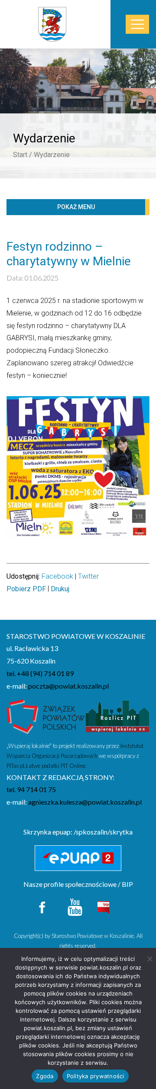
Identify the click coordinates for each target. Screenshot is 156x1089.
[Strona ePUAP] (78, 858)
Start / (22, 155)
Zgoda (44, 1076)
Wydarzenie (52, 155)
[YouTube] (75, 906)
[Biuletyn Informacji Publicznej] (103, 906)
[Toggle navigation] (137, 24)
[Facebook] (42, 906)
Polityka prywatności (95, 1076)
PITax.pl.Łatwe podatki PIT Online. (46, 765)
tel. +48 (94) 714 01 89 (40, 673)
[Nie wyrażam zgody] (149, 958)
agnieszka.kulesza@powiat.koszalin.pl (85, 802)
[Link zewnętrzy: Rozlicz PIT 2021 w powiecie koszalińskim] (117, 719)
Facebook (57, 576)
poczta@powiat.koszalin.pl (68, 686)
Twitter (88, 576)
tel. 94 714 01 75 (31, 789)
